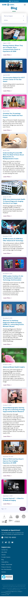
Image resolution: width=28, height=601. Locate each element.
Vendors (3, 572)
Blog (2, 559)
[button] (24, 4)
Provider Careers (5, 557)
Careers (3, 554)
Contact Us (4, 550)
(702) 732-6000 (10, 537)
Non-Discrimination (6, 569)
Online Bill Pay (4, 562)
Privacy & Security (6, 567)
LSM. (8, 594)
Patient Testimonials (6, 564)
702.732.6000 (15, 1)
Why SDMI (4, 552)
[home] (8, 5)
